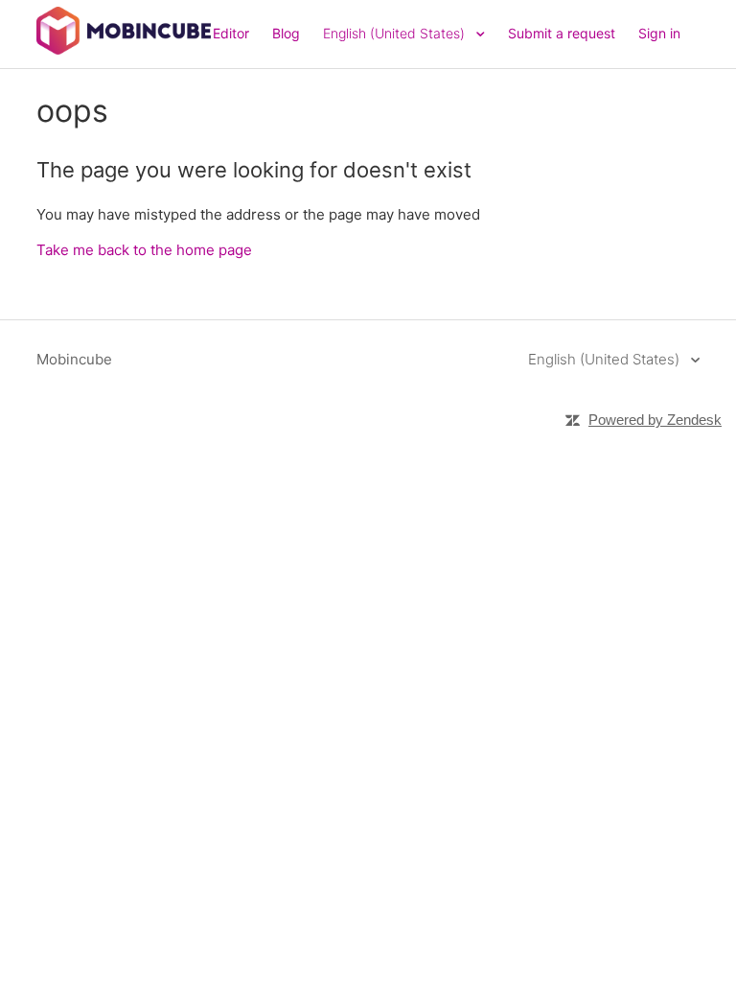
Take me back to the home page (144, 250)
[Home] (123, 49)
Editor (231, 33)
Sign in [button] (659, 33)
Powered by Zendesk (655, 419)
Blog (286, 33)
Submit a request (561, 33)
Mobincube (74, 359)
